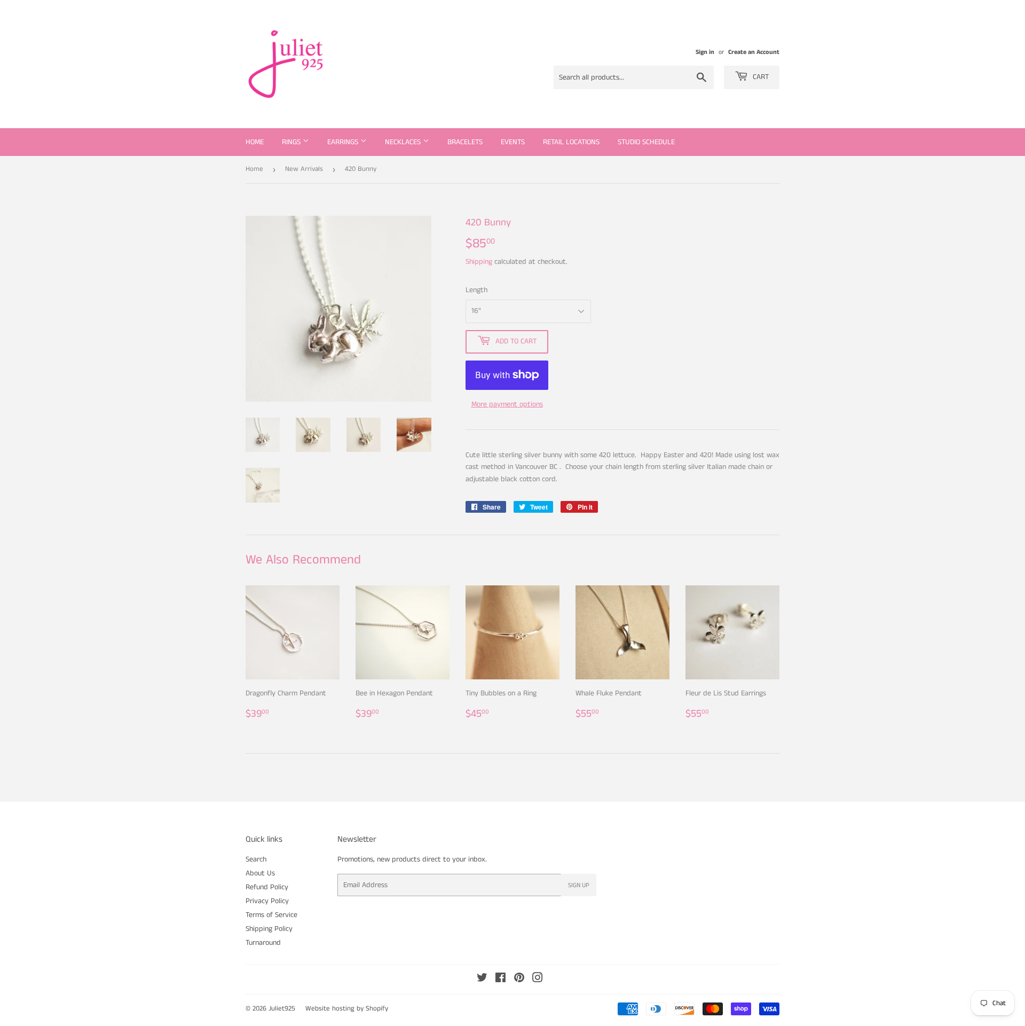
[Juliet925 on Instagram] (537, 979)
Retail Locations (571, 142)
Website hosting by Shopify (346, 1009)
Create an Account (753, 52)
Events (513, 142)
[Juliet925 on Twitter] (482, 979)
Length (476, 290)
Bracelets (465, 142)
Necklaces (404, 142)
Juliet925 (282, 1009)
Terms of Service (271, 915)
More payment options (507, 404)
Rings (292, 142)
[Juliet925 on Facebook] (500, 979)
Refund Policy (267, 887)
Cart (760, 77)
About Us (260, 873)
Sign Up (578, 885)
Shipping (479, 261)
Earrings (343, 142)
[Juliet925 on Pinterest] (519, 979)
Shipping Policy (269, 928)
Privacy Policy (267, 901)
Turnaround (263, 942)
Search (256, 859)
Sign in (705, 52)
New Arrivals (304, 169)
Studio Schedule (646, 142)
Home (255, 142)
